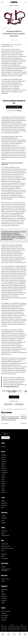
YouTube (3, 594)
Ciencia (3, 459)
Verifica (3, 492)
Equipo (3, 581)
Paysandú (3, 505)
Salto (2, 507)
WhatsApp (4, 596)
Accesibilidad (4, 615)
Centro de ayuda (5, 611)
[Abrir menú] (2, 2)
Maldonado (4, 503)
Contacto (3, 620)
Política (3, 486)
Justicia (3, 477)
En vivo (3, 550)
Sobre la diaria (5, 579)
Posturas (16, 5)
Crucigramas (4, 558)
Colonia (3, 501)
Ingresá (19, 110)
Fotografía (4, 554)
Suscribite (5, 437)
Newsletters (4, 589)
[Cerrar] (25, 99)
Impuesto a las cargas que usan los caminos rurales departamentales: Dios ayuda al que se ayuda (10, 418)
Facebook (4, 600)
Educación (4, 470)
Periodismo (4, 531)
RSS (2, 592)
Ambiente (3, 455)
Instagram (4, 598)
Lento (2, 520)
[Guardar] (12, 39)
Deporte (3, 466)
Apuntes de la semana (7, 548)
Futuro (3, 475)
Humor (3, 556)
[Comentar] (16, 39)
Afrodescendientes (8, 404)
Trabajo (3, 490)
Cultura (3, 464)
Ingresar (5, 433)
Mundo (3, 481)
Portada (3, 446)
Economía (3, 468)
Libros (3, 479)
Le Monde (4, 518)
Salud (2, 488)
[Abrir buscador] (26, 2)
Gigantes (3, 522)
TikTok (3, 603)
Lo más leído (4, 544)
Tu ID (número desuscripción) (5, 569)
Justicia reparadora (19, 404)
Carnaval (3, 457)
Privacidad (4, 618)
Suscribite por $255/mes (14, 107)
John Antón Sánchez (5, 44)
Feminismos (4, 472)
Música (3, 533)
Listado (3, 567)
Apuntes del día (5, 546)
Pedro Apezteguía (5, 423)
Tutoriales (3, 613)
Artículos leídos (5, 535)
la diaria (3, 516)
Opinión (11, 5)
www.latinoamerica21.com (10, 386)
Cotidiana (3, 461)
